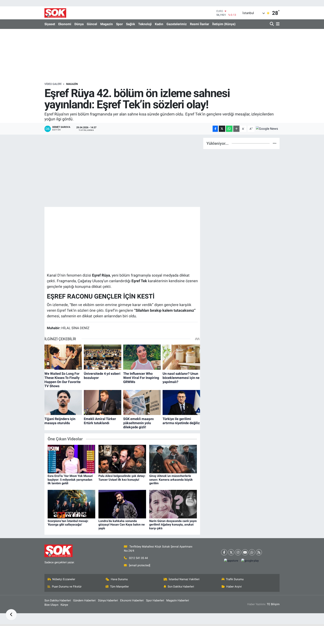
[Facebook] (224, 552)
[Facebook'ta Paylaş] (215, 129)
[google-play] (250, 561)
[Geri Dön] (11, 614)
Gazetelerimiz (176, 24)
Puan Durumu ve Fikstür (67, 586)
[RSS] (259, 552)
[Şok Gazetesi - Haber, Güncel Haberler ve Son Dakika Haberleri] (55, 13)
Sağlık (130, 24)
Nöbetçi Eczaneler (63, 579)
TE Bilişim (273, 604)
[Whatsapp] (252, 552)
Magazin (106, 24)
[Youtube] (245, 552)
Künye (64, 604)
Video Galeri (53, 83)
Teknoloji (145, 24)
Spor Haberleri (155, 600)
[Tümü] (274, 143)
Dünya (79, 24)
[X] (231, 552)
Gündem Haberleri (84, 600)
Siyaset (49, 24)
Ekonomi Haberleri (132, 600)
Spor (119, 24)
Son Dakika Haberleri (181, 586)
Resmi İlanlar (199, 24)
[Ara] (272, 24)
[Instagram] (238, 552)
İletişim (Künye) (224, 24)
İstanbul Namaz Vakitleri (184, 579)
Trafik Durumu (235, 579)
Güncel (92, 24)
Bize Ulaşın (51, 604)
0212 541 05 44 (138, 558)
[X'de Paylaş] (222, 129)
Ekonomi (64, 24)
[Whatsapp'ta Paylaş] (229, 129)
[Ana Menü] (277, 24)
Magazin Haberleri (177, 600)
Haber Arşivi (234, 586)
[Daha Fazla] (236, 129)
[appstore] (231, 561)
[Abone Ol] (267, 128)
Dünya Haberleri (108, 600)
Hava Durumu (119, 579)
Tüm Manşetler (119, 586)
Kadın (159, 24)
